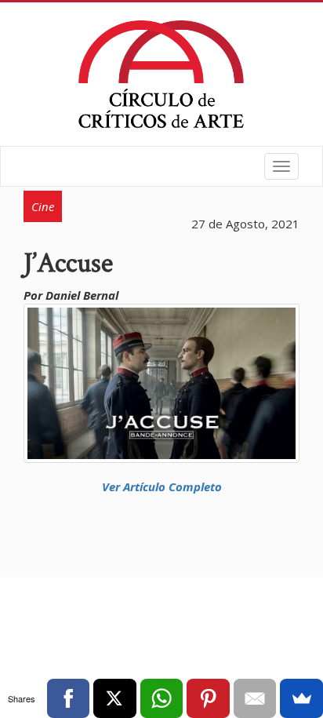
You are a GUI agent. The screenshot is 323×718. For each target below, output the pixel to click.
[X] (114, 698)
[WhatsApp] (161, 698)
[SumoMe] (301, 698)
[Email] (255, 698)
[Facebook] (68, 698)
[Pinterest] (208, 698)
